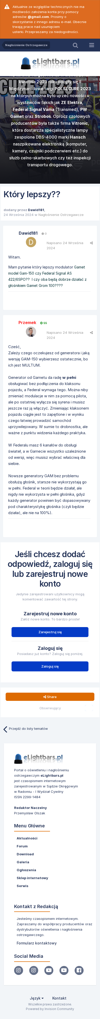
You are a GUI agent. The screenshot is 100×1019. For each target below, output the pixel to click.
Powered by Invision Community (50, 1009)
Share (51, 697)
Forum (22, 846)
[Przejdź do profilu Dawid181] (31, 242)
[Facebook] (79, 970)
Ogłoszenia (26, 870)
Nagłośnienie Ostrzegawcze (61, 215)
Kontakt (59, 998)
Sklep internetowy (32, 878)
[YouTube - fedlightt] (63, 970)
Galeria (23, 862)
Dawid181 (36, 210)
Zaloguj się (50, 666)
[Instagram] (18, 970)
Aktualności (27, 838)
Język (36, 998)
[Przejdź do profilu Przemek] (31, 332)
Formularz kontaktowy (37, 943)
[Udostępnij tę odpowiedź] (91, 243)
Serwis (22, 886)
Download (25, 854)
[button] (82, 130)
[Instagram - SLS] (33, 970)
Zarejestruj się (50, 632)
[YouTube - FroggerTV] (48, 970)
